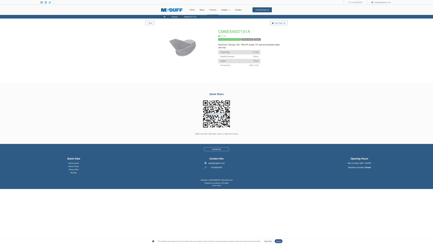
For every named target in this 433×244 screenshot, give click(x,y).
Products (174, 17)
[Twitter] (50, 2)
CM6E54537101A (190, 17)
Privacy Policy (74, 169)
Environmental (74, 163)
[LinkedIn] (46, 2)
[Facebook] (42, 2)
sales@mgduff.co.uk (216, 163)
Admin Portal (216, 185)
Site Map (73, 172)
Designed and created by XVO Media (216, 183)
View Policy (268, 241)
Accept (278, 241)
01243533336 (216, 167)
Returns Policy (74, 166)
